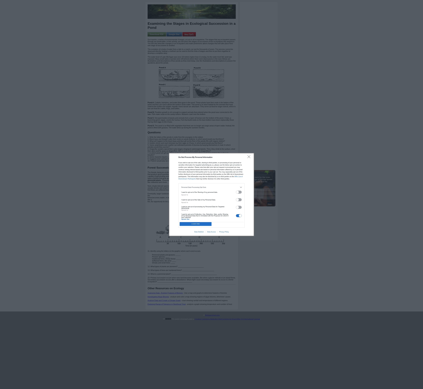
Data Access (211, 232)
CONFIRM (196, 224)
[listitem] (211, 187)
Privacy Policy (224, 232)
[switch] (239, 192)
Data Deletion (199, 232)
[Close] (250, 157)
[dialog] (211, 194)
